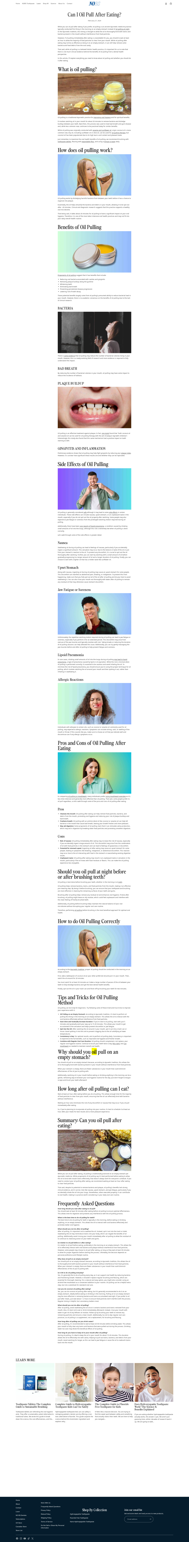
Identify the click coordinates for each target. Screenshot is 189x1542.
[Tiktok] (28, 1538)
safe (85, 512)
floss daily (116, 1044)
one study (105, 433)
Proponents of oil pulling (67, 275)
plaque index (126, 453)
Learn (18, 1511)
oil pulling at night (122, 29)
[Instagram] (21, 1538)
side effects (113, 512)
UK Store (19, 1523)
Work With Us (45, 1503)
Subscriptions (20, 1519)
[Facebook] (17, 1538)
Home (18, 1500)
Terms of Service (46, 1522)
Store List (19, 1530)
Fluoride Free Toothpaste (79, 1518)
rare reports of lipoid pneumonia (92, 526)
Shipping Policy (46, 1518)
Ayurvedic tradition (77, 969)
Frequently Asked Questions (50, 1506)
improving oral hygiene (102, 117)
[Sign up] (150, 1519)
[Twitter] (32, 1538)
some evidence (69, 356)
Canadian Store (21, 1526)
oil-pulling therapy (118, 133)
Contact (18, 1508)
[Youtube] (24, 1538)
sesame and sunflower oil (102, 130)
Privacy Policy (45, 1510)
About (18, 1504)
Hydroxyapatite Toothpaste (80, 1514)
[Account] (166, 3)
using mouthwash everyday (116, 796)
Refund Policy (45, 1514)
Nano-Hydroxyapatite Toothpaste (82, 1522)
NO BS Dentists (21, 1515)
